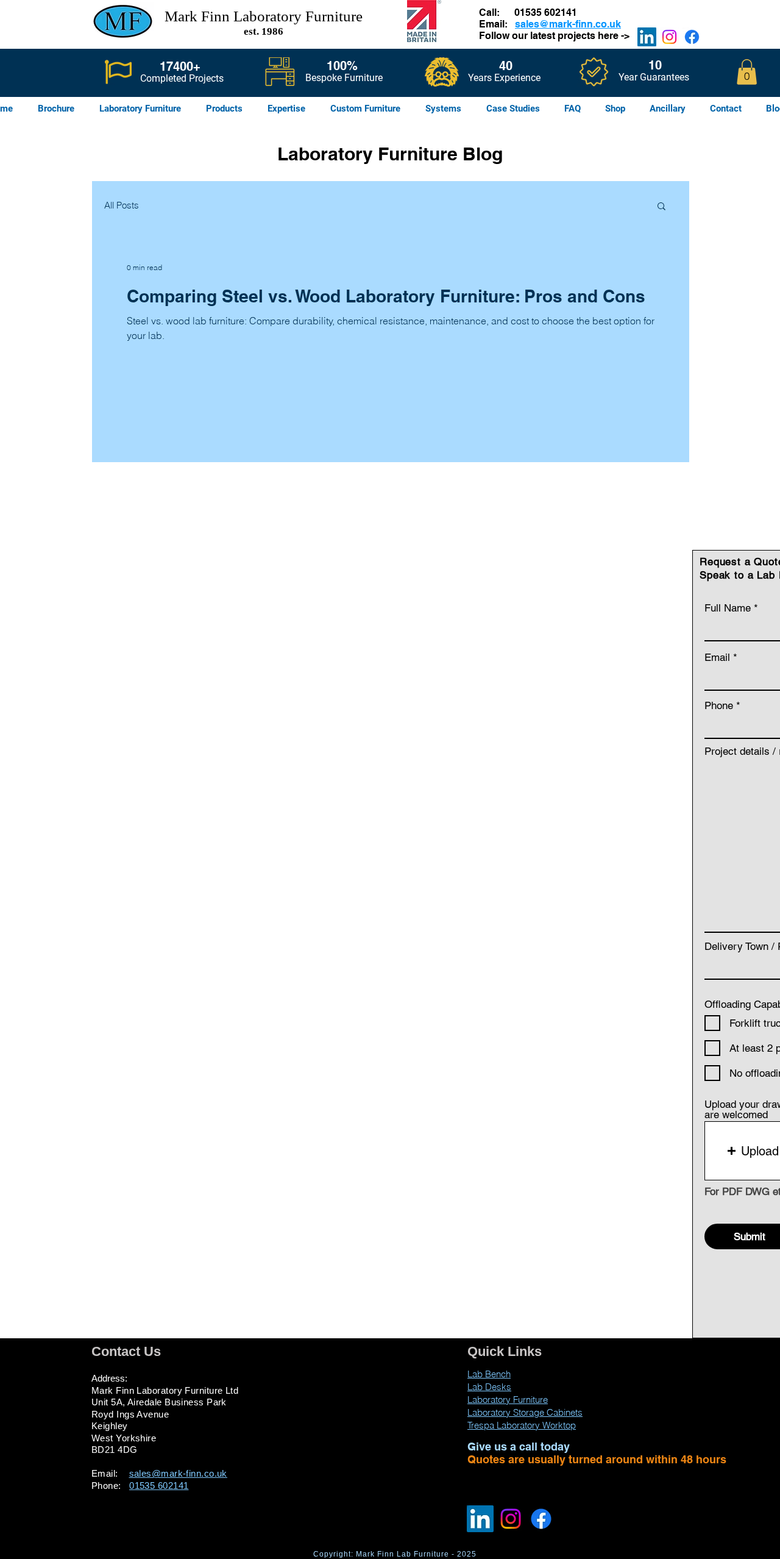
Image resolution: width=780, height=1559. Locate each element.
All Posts (121, 205)
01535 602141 (545, 12)
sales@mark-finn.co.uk (568, 24)
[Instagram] (669, 36)
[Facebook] (691, 36)
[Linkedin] (646, 36)
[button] (746, 72)
